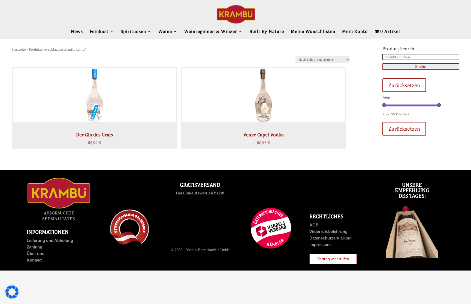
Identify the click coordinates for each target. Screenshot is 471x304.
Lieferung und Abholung (50, 240)
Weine (165, 31)
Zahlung (34, 247)
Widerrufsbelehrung (328, 231)
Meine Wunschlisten (313, 31)
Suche (420, 66)
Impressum (320, 244)
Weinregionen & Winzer (210, 31)
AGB (314, 225)
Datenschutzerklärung (330, 238)
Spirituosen (133, 31)
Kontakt (34, 260)
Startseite (19, 49)
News (77, 31)
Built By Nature (266, 31)
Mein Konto (355, 31)
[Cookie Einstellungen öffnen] (12, 297)
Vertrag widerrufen (333, 259)
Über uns (35, 253)
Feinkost (99, 31)
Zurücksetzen (404, 85)
